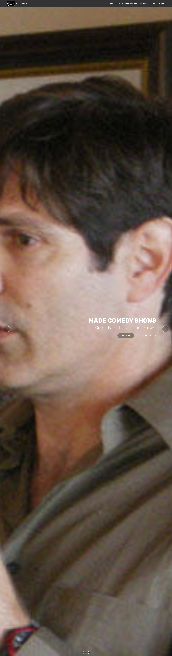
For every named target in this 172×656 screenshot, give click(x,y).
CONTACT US (146, 335)
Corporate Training (156, 3)
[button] (7, 329)
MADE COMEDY (21, 3)
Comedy (143, 3)
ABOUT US (126, 335)
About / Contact (116, 3)
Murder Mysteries (131, 3)
